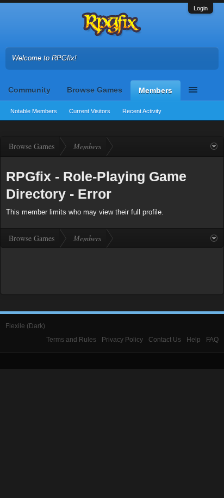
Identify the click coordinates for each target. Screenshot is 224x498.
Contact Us (164, 339)
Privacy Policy (122, 339)
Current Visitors (89, 111)
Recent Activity (141, 111)
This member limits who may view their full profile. (85, 212)
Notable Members (33, 111)
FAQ (212, 339)
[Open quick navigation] (213, 146)
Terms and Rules (71, 339)
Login (201, 8)
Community (29, 89)
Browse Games (94, 89)
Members (155, 90)
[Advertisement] (112, 270)
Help (193, 339)
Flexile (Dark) (25, 326)
